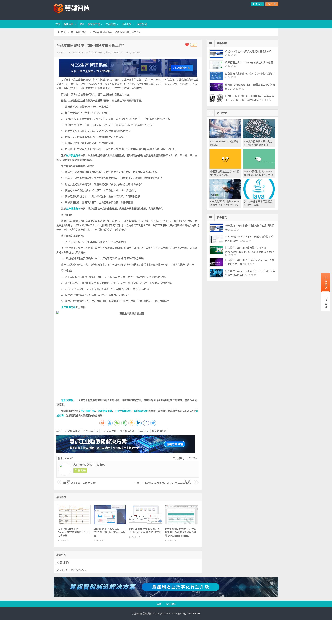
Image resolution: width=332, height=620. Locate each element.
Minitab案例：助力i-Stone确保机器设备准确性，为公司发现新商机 (258, 175)
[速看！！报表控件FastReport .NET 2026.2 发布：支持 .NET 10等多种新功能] (216, 98)
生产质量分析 (73, 155)
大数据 (108, 52)
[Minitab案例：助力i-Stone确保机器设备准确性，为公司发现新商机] (259, 167)
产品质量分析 (91, 431)
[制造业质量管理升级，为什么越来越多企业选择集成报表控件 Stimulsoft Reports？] (181, 523)
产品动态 (111, 24)
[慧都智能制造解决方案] (166, 596)
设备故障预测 (105, 411)
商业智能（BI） (79, 32)
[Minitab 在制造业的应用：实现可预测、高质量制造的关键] (145, 523)
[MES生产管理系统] (127, 68)
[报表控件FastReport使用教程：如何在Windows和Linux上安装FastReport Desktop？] (216, 250)
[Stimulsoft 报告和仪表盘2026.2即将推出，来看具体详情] (110, 523)
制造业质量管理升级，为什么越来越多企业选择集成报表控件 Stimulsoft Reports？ (180, 532)
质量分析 (143, 431)
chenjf (62, 52)
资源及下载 (94, 24)
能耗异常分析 (141, 411)
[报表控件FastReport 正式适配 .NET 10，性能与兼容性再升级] (216, 262)
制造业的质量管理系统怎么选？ (80, 482)
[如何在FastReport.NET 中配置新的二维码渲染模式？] (216, 87)
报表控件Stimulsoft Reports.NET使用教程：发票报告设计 (73, 532)
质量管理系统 (159, 431)
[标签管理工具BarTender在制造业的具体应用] (216, 64)
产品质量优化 (72, 431)
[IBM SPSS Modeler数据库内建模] (225, 137)
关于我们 (142, 24)
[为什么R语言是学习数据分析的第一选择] (259, 197)
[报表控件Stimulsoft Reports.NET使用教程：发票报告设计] (74, 523)
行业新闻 (126, 24)
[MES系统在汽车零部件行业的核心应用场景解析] (216, 227)
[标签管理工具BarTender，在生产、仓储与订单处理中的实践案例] (216, 273)
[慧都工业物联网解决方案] (125, 451)
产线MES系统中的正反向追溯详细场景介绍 (248, 51)
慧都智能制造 (76, 9)
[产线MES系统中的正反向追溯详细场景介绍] (216, 53)
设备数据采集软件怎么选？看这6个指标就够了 (250, 73)
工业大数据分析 (122, 411)
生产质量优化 (109, 431)
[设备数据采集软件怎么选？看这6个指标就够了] (216, 75)
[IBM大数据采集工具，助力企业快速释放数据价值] (259, 137)
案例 (81, 24)
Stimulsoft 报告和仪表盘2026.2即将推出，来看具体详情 (109, 532)
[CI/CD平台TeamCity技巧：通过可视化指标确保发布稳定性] (216, 239)
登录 (83, 569)
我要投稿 (171, 604)
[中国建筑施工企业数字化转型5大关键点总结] (225, 167)
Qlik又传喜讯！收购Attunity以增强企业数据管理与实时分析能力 (224, 205)
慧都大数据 (67, 400)
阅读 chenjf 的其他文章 (80, 470)
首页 (57, 24)
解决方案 (68, 24)
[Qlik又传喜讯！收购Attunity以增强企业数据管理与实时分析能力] (225, 197)
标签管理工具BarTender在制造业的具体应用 (249, 62)
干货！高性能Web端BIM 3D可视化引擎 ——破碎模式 (163, 482)
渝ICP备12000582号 (189, 613)
